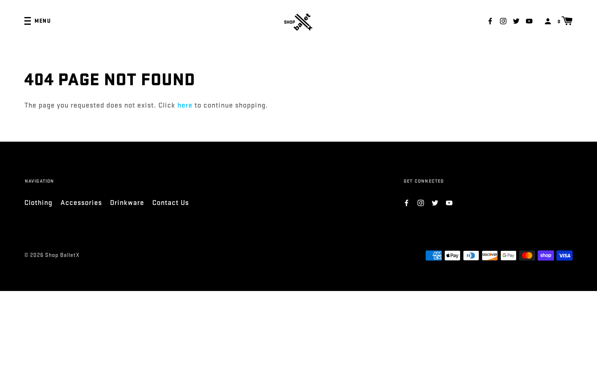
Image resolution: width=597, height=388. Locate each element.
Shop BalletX (62, 255)
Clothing (38, 202)
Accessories (81, 202)
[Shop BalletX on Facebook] (490, 20)
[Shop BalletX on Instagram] (503, 20)
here (185, 105)
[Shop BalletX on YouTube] (529, 20)
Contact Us (170, 202)
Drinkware (127, 202)
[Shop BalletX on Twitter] (516, 20)
